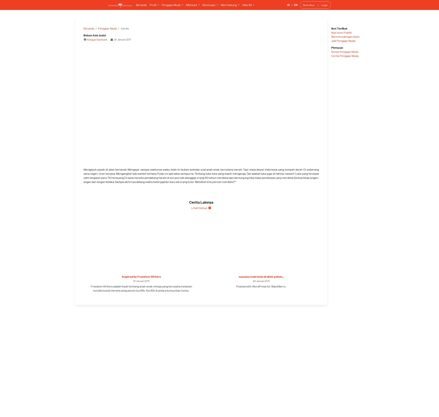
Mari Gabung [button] (229, 5)
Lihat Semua (199, 208)
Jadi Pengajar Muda (343, 41)
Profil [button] (153, 5)
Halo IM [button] (247, 5)
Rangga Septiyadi (97, 39)
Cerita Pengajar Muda (344, 56)
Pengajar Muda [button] (171, 5)
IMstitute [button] (192, 5)
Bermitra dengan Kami (345, 36)
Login (325, 5)
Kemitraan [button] (209, 5)
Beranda (141, 5)
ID (288, 5)
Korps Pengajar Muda (344, 51)
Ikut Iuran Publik (341, 32)
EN (296, 5)
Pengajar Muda (107, 28)
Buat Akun (309, 5)
